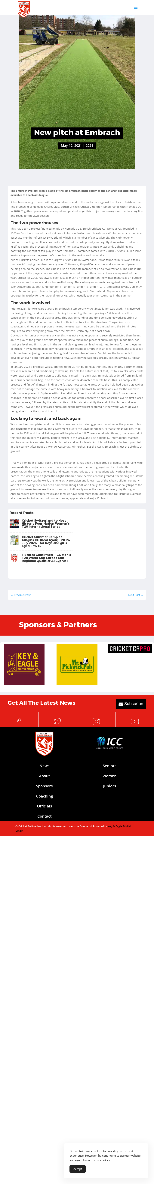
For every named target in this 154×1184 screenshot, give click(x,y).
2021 (89, 145)
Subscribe (133, 704)
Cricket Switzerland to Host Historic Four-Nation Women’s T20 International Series (46, 523)
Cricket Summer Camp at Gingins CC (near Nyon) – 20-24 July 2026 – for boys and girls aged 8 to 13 (46, 541)
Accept (77, 1169)
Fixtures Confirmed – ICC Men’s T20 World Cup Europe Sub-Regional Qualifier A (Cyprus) (46, 557)
